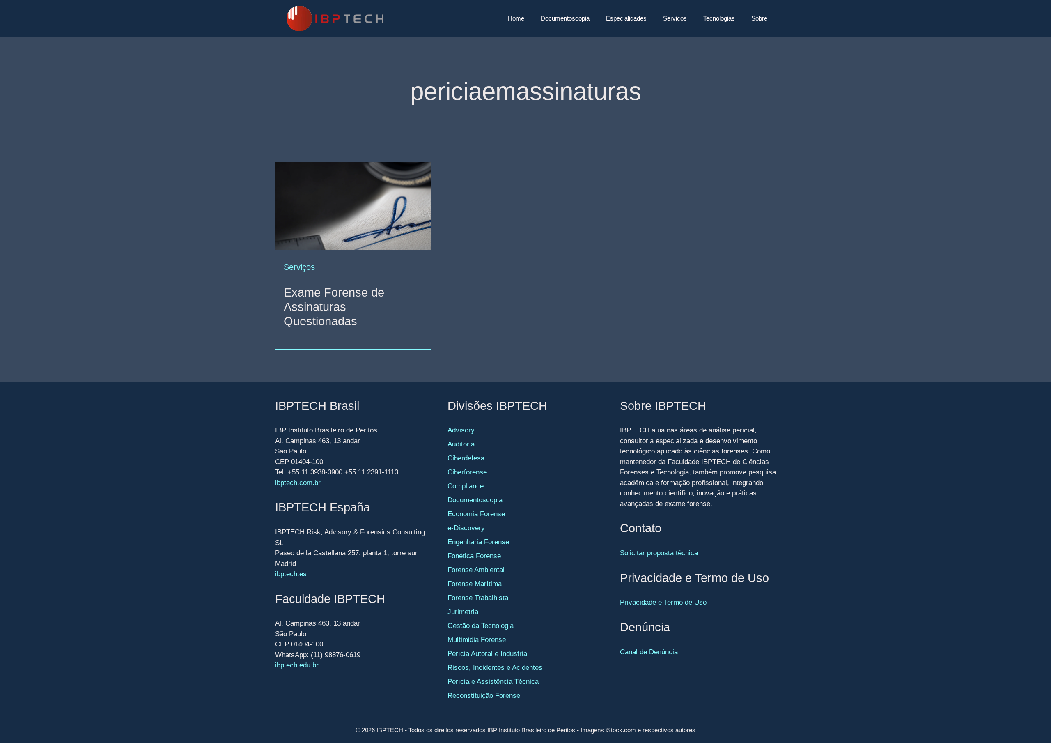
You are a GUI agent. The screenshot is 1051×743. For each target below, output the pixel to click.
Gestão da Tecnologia (480, 626)
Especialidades (626, 18)
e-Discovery (466, 528)
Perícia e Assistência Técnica (493, 681)
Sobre (759, 18)
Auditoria (461, 444)
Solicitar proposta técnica (659, 553)
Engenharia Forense (478, 542)
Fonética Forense (474, 556)
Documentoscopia (565, 18)
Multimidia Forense (476, 640)
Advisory (461, 430)
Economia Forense (476, 514)
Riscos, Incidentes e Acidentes (494, 668)
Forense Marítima (474, 584)
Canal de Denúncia (649, 652)
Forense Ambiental (476, 570)
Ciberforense (467, 472)
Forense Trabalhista (477, 598)
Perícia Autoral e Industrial (488, 654)
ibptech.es (291, 574)
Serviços (675, 18)
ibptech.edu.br (297, 665)
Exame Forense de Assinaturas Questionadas (334, 307)
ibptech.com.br (298, 483)
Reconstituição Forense (483, 695)
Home (516, 18)
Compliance (465, 486)
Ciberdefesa (465, 458)
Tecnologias (719, 18)
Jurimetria (462, 612)
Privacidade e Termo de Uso (663, 602)
